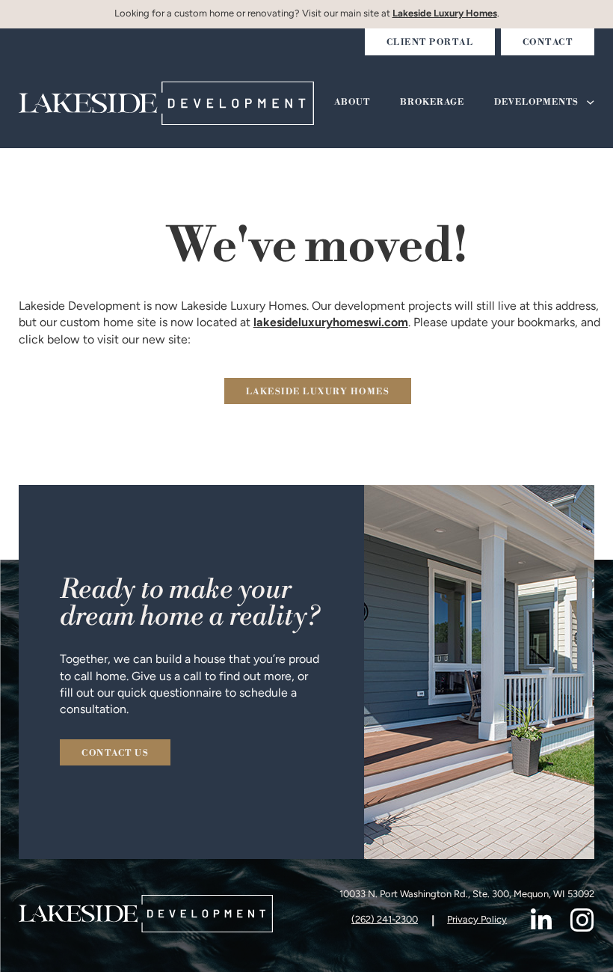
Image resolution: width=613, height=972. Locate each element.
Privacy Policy (477, 920)
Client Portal (430, 42)
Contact (548, 42)
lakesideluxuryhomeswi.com (330, 323)
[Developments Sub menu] (590, 102)
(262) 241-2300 (384, 920)
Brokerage (432, 103)
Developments (536, 103)
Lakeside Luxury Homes (444, 14)
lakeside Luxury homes (318, 392)
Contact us (115, 753)
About (352, 103)
